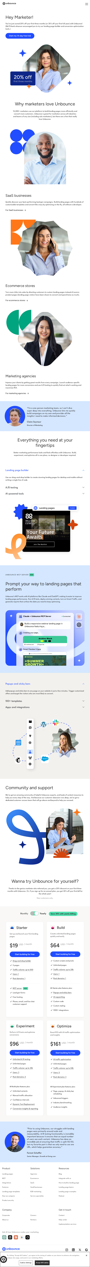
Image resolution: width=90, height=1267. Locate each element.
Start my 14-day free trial (20, 36)
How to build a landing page (69, 1183)
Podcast (61, 1196)
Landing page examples (67, 1192)
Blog (60, 1174)
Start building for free (24, 954)
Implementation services (67, 1224)
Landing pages (7, 1174)
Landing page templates (11, 1192)
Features (5, 1187)
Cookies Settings (26, 1262)
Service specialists (37, 1196)
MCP (3, 1178)
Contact (61, 1215)
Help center (63, 1220)
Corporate (6, 1215)
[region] (45, 1259)
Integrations (6, 1183)
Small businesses (36, 1187)
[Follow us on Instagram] (66, 1251)
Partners (33, 1220)
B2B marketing (35, 1192)
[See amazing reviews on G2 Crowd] (86, 1251)
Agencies (33, 1174)
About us (5, 1220)
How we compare (8, 1196)
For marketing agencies (15, 393)
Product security (8, 1200)
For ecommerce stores (15, 300)
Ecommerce (34, 1178)
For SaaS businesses (14, 210)
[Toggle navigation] (86, 4)
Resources (64, 1168)
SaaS (32, 1183)
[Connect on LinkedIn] (73, 1251)
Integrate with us (65, 1178)
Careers (33, 1215)
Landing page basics (66, 1187)
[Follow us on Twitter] (80, 1251)
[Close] (86, 1255)
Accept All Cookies (42, 1262)
